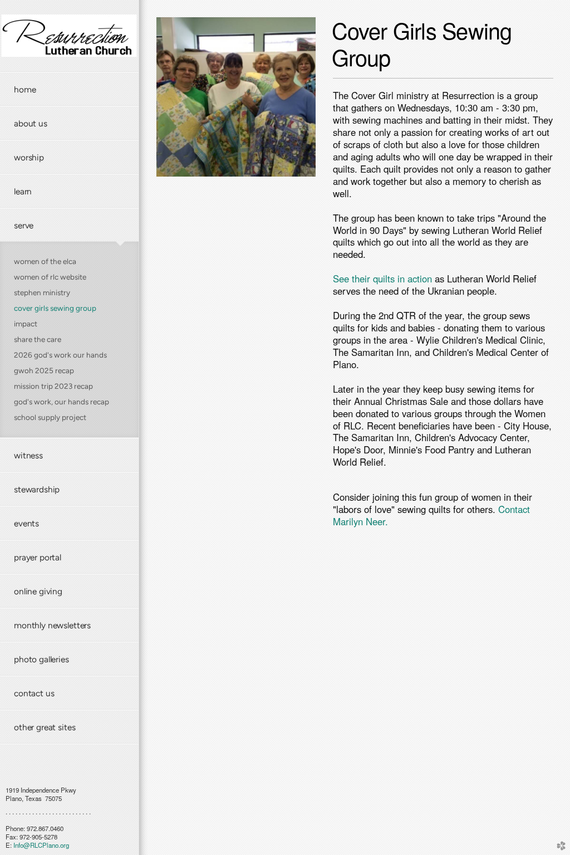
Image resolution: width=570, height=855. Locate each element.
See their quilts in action (382, 278)
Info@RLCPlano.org (41, 845)
